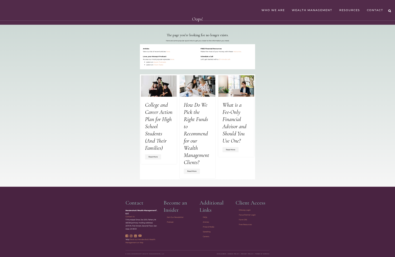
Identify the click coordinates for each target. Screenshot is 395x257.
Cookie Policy (233, 254)
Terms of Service (262, 254)
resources (237, 52)
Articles (206, 222)
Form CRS (243, 220)
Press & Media (208, 227)
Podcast (170, 222)
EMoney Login (245, 210)
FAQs (205, 217)
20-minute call (224, 59)
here (168, 52)
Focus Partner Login (247, 215)
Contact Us (130, 217)
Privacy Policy (247, 254)
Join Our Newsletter (175, 217)
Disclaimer (221, 254)
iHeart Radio (158, 65)
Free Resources (245, 225)
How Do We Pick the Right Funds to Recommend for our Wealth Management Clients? (196, 134)
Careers (206, 237)
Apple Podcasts (160, 62)
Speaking (207, 232)
